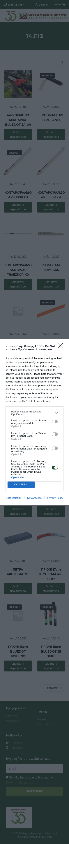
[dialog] (34, 422)
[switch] (55, 421)
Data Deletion (14, 497)
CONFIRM (21, 484)
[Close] (61, 346)
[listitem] (34, 412)
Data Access (34, 497)
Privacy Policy (55, 497)
